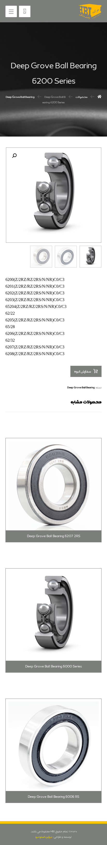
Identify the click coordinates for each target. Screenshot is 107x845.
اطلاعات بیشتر (82, 437)
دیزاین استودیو (43, 837)
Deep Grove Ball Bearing (81, 387)
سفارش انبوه (82, 371)
